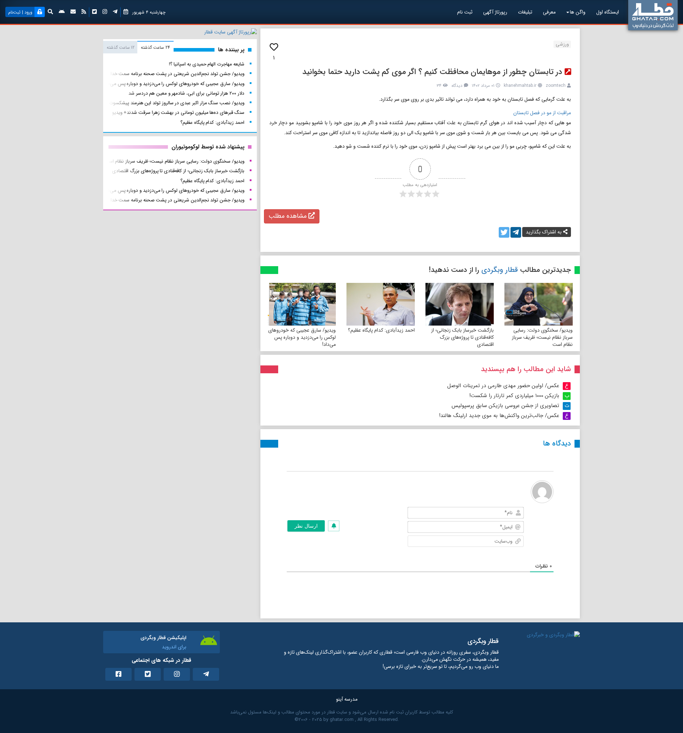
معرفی (549, 12)
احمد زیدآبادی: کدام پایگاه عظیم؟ (381, 330)
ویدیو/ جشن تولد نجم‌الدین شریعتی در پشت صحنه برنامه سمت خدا (177, 74)
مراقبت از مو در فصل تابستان (542, 113)
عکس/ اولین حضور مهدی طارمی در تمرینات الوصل (503, 385)
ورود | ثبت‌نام (20, 12)
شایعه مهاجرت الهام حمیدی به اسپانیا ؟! (206, 64)
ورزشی (562, 44)
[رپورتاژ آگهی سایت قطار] (230, 33)
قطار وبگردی (499, 269)
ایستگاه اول (607, 12)
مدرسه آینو (347, 699)
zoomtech (556, 85)
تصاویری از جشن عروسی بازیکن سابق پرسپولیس (505, 405)
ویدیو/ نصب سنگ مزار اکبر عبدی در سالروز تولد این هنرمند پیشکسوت (176, 103)
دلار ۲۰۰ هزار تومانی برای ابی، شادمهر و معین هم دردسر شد (186, 93)
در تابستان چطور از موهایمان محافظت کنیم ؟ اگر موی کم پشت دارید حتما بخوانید (432, 72)
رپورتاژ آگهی (495, 12)
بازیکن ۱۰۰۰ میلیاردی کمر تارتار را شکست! (514, 395)
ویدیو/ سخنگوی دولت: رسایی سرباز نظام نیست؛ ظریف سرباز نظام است (542, 337)
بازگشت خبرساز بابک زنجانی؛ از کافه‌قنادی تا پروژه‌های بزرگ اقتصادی (462, 337)
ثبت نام (464, 12)
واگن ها (578, 12)
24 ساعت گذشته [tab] (155, 47)
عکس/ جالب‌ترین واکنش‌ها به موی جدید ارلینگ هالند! (499, 415)
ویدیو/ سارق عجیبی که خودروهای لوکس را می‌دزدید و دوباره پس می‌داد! (302, 337)
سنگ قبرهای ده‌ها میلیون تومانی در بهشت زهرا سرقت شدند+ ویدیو (178, 112)
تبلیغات (525, 12)
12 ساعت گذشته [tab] (120, 47)
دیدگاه (456, 85)
